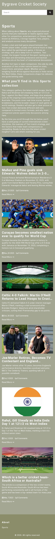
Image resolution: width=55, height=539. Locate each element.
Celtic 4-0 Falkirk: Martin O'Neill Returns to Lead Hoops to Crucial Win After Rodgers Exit (27, 297)
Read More (7, 194)
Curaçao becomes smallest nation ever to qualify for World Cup (27, 234)
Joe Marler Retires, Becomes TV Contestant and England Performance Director (26, 359)
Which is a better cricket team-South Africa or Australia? (25, 479)
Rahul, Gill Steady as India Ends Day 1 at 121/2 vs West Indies (26, 422)
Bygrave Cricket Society (24, 4)
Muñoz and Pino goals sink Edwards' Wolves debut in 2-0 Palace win (24, 171)
